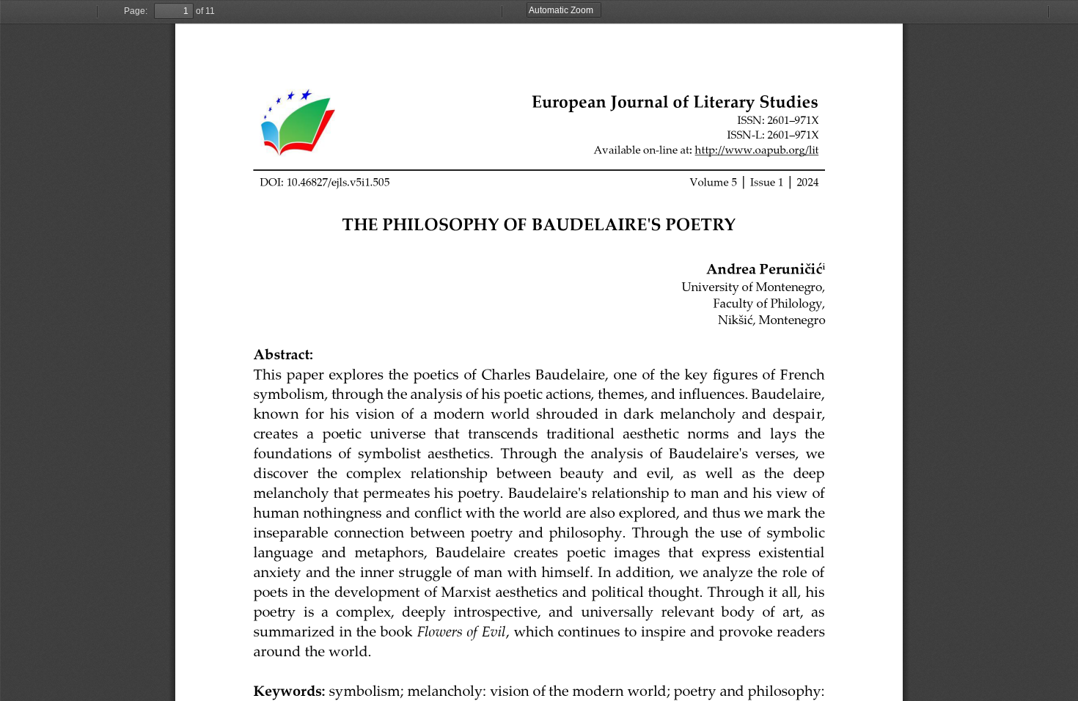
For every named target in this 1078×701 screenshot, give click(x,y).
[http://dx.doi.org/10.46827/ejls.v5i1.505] (324, 181)
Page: (135, 11)
